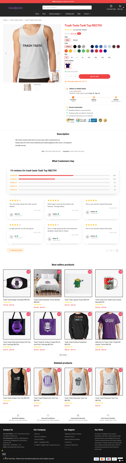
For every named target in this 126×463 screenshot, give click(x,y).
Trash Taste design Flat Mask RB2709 (16, 300)
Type (66, 37)
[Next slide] (58, 53)
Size (66, 54)
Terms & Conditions (40, 436)
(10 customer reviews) (80, 30)
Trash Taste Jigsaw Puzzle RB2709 (77, 300)
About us (37, 434)
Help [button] (122, 460)
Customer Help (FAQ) (71, 445)
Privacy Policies (39, 439)
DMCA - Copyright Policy (41, 442)
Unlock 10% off (4, 454)
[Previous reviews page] (107, 250)
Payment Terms (69, 436)
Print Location (69, 60)
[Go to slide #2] (37, 87)
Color (66, 43)
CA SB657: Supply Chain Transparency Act (47, 445)
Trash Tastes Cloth (16, 20)
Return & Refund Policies (72, 439)
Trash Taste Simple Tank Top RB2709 (16, 398)
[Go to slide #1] (27, 87)
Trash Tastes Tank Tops (33, 20)
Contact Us (68, 442)
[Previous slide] (6, 53)
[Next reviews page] (117, 250)
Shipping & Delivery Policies (73, 434)
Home (5, 20)
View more (63, 355)
